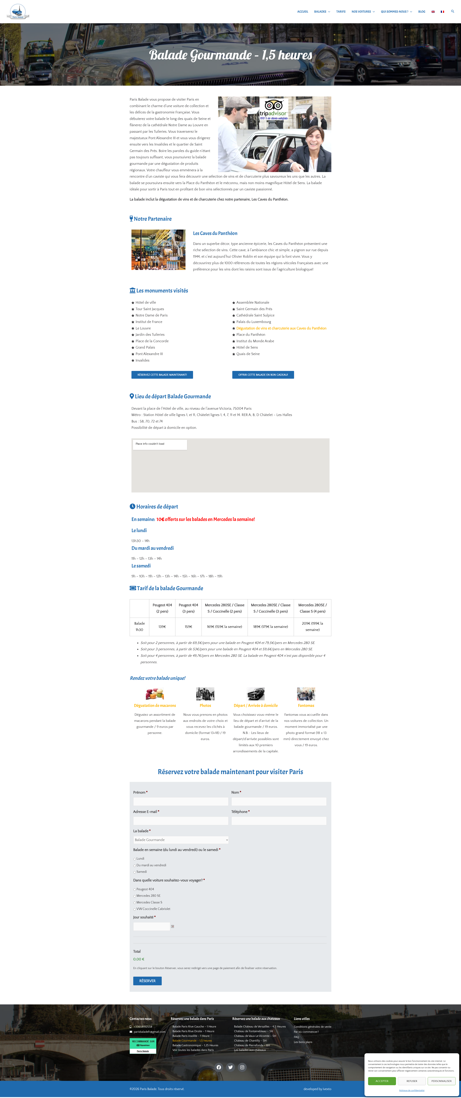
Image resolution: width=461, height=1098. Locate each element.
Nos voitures (361, 12)
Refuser (412, 1081)
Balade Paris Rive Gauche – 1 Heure (194, 1026)
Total (137, 952)
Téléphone (240, 812)
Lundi (140, 859)
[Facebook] (218, 1067)
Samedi (141, 872)
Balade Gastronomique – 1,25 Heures (195, 1045)
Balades (320, 12)
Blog (421, 12)
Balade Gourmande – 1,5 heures (192, 1040)
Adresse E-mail (146, 812)
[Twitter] (230, 1067)
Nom (236, 793)
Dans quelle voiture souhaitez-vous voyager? (169, 880)
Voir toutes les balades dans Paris (193, 1050)
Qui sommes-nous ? (394, 12)
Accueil (302, 12)
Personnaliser (441, 1081)
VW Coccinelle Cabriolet (153, 909)
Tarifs (341, 12)
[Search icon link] (453, 12)
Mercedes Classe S (149, 902)
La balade (142, 831)
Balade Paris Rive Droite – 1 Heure (193, 1031)
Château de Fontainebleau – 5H (253, 1031)
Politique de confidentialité (411, 1090)
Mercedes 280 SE (148, 896)
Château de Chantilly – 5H (250, 1040)
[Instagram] (242, 1067)
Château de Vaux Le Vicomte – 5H (255, 1036)
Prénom (140, 793)
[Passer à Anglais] (433, 11)
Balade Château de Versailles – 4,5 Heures (260, 1026)
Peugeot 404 (145, 889)
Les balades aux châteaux (250, 1050)
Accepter (382, 1081)
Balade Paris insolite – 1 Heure (191, 1036)
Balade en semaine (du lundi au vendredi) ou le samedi (177, 850)
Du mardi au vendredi (151, 865)
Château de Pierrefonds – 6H (252, 1045)
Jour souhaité (144, 917)
